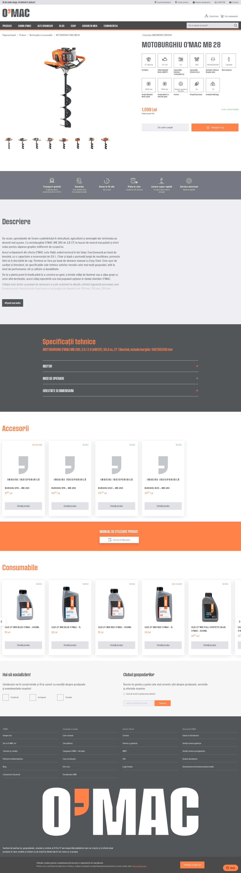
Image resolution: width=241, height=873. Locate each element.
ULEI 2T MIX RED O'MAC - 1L (159, 627)
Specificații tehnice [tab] (69, 341)
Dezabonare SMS (70, 774)
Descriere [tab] (16, 221)
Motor (47, 366)
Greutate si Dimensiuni (58, 391)
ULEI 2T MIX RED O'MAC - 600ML (114, 627)
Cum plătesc (68, 743)
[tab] (120, 368)
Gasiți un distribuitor (191, 735)
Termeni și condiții (10, 751)
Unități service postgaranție (194, 751)
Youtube (68, 697)
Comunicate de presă (11, 774)
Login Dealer (128, 766)
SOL (124, 759)
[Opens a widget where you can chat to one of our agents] (230, 868)
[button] (23, 143)
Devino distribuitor (203, 2)
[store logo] (16, 13)
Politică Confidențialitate (13, 759)
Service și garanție (130, 743)
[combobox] (212, 25)
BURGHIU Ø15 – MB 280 (63, 488)
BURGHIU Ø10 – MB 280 (17, 488)
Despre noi (7, 735)
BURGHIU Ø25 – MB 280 (157, 488)
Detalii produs (23, 506)
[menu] (120, 25)
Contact (235, 2)
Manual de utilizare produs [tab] (119, 531)
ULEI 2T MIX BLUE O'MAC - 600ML (22, 627)
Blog (4, 766)
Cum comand (68, 735)
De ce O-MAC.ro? (9, 743)
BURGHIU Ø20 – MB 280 (110, 488)
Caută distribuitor (164, 2)
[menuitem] (7, 25)
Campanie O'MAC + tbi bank (74, 751)
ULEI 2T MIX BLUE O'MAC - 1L (66, 627)
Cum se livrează (69, 759)
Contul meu (214, 16)
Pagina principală (9, 35)
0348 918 (221, 2)
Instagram (42, 697)
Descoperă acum (139, 866)
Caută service (183, 2)
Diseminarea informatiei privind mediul (198, 766)
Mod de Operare (53, 378)
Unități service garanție (192, 743)
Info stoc (66, 766)
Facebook (15, 697)
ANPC (125, 751)
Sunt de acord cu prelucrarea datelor (140, 694)
